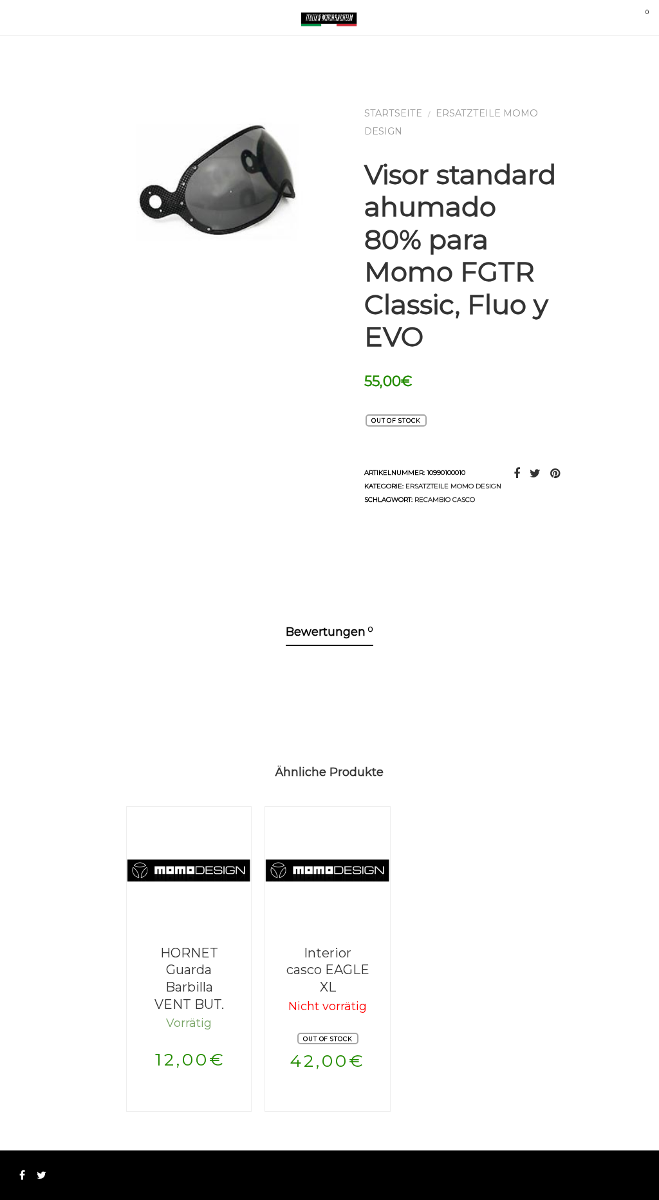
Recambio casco (444, 499)
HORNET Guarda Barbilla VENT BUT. (189, 978)
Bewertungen (329, 631)
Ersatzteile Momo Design (453, 486)
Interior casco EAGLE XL (327, 970)
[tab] (329, 633)
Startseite (393, 113)
